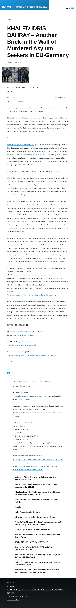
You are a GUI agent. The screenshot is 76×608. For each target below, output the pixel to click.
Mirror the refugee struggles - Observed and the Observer (35, 517)
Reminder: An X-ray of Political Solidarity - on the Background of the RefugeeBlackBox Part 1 (38, 555)
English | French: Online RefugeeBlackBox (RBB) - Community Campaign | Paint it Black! (37, 485)
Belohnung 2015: (25, 446)
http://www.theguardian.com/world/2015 (20, 144)
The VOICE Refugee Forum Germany (24, 7)
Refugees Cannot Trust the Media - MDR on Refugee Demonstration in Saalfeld (34, 548)
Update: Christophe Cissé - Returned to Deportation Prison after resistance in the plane (38, 563)
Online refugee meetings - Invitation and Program (33, 529)
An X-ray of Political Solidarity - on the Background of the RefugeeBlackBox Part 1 (36, 478)
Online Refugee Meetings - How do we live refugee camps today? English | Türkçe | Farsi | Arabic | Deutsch (38, 523)
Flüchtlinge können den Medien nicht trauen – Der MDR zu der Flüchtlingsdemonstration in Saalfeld (38, 493)
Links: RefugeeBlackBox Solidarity (27, 512)
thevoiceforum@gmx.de (25, 335)
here (29, 386)
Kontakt (18, 507)
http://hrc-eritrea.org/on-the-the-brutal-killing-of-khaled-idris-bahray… (31, 295)
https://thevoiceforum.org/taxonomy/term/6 (21, 345)
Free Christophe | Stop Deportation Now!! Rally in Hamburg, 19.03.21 (37, 500)
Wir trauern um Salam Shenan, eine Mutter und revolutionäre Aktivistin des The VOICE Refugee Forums (37, 570)
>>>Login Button (13, 600)
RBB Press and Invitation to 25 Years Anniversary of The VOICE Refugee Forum (38, 535)
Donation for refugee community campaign (27, 396)
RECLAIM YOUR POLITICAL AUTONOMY (31, 542)
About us (16, 386)
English (9, 361)
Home (9, 19)
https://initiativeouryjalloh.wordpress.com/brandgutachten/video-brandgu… (32, 355)
